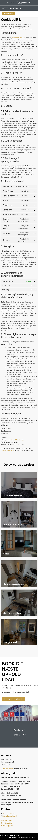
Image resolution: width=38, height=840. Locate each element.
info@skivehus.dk (10, 816)
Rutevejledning (7, 769)
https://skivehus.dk (18, 38)
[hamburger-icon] (33, 13)
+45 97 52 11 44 (9, 813)
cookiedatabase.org (8, 450)
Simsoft (12, 837)
